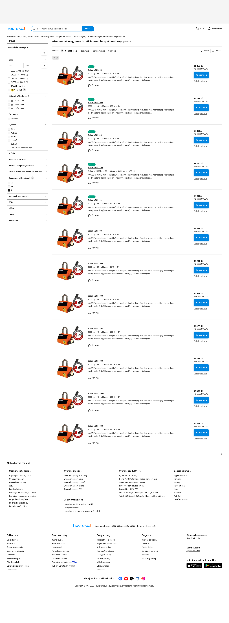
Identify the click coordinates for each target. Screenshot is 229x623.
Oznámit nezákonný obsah (18, 566)
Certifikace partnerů (150, 551)
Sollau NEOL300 (95, 70)
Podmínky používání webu (143, 586)
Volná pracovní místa (15, 551)
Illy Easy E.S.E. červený (128, 475)
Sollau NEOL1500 (95, 167)
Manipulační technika (63, 36)
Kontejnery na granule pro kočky (22, 496)
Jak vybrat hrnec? (71, 508)
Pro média (11, 554)
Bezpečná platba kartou (62, 562)
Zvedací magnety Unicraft (74, 482)
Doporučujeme (181, 471)
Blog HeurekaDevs (14, 562)
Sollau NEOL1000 (95, 263)
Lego (176, 489)
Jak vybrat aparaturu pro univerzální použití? (82, 511)
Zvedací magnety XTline (74, 486)
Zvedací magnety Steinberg (75, 475)
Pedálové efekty (16, 489)
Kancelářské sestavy (17, 482)
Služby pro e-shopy (104, 547)
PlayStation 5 (179, 486)
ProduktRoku (147, 547)
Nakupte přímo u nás (60, 551)
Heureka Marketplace (105, 551)
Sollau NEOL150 (95, 135)
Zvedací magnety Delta (73, 479)
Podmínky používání (15, 547)
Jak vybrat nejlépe (73, 499)
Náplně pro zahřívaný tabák (20, 475)
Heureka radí (57, 547)
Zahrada (177, 492)
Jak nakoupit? (57, 540)
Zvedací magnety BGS (73, 489)
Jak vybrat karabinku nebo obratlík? (78, 504)
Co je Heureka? (13, 540)
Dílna (37, 36)
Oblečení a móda (181, 499)
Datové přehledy (103, 558)
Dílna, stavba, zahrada (25, 36)
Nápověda (101, 569)
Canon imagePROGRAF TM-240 (132, 482)
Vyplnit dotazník (193, 550)
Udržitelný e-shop (149, 558)
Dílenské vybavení (47, 36)
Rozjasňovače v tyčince (18, 499)
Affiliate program (103, 562)
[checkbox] (9, 71)
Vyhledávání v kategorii (18, 47)
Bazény (177, 482)
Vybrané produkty (128, 471)
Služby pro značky (104, 554)
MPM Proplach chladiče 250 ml (131, 486)
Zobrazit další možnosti (20, 147)
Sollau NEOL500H (95, 102)
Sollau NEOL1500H (96, 393)
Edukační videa (103, 566)
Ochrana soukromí (59, 558)
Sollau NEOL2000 (95, 296)
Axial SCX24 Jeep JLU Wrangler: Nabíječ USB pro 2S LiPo (142, 496)
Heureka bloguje (13, 558)
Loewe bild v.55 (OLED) (128, 489)
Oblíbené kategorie (19, 471)
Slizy (11, 486)
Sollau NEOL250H (95, 328)
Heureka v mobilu (59, 543)
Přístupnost (12, 569)
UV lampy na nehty (16, 479)
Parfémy (177, 479)
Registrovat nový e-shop (107, 543)
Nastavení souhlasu (60, 554)
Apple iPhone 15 (180, 475)
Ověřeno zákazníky (149, 540)
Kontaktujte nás (193, 538)
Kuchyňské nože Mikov (18, 503)
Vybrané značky (72, 471)
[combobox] (56, 28)
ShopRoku (146, 543)
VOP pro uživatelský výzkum (63, 566)
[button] (24, 52)
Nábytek (177, 496)
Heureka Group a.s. (102, 586)
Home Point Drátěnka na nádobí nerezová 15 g (138, 479)
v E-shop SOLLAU (201, 69)
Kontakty (11, 543)
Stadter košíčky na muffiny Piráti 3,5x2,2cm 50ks (138, 492)
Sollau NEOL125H (95, 200)
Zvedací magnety (79, 36)
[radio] (9, 101)
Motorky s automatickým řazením (22, 492)
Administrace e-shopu (106, 540)
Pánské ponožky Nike (18, 506)
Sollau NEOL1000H (96, 361)
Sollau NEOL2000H (96, 426)
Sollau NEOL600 (95, 231)
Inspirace (145, 554)
